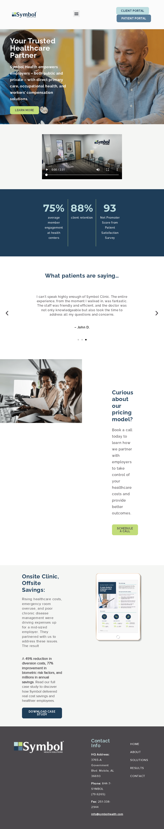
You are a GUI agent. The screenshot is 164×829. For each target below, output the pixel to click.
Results (137, 768)
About (135, 752)
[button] (76, 13)
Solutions (139, 760)
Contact (137, 776)
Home (134, 744)
